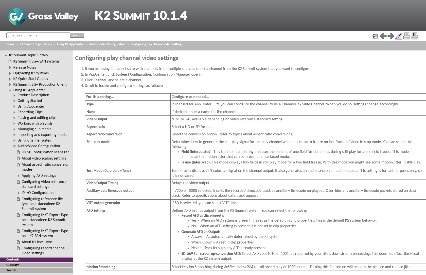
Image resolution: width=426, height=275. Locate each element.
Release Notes (24, 68)
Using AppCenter (31, 107)
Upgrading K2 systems (31, 73)
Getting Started (30, 101)
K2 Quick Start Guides (30, 79)
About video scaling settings (44, 159)
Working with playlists (35, 124)
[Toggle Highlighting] (399, 36)
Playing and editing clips (37, 118)
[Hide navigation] (375, 36)
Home (10, 44)
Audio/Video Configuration (107, 44)
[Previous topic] (383, 36)
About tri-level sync (37, 242)
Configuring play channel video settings (156, 44)
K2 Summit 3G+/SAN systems (36, 62)
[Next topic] (391, 36)
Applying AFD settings (39, 176)
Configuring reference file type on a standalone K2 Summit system (42, 204)
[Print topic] (407, 36)
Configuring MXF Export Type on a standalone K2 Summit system (45, 220)
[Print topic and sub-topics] (415, 36)
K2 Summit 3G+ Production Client (40, 85)
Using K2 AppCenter (70, 44)
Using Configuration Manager (45, 152)
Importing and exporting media (43, 135)
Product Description (33, 95)
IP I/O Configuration (37, 193)
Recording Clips (30, 112)
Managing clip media (35, 129)
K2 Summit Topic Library (36, 44)
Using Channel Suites (34, 141)
